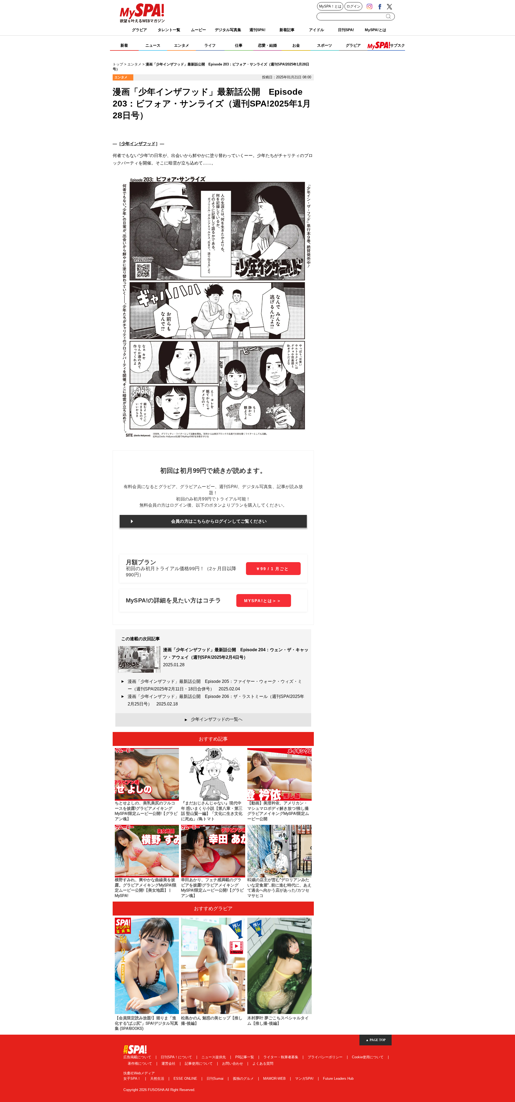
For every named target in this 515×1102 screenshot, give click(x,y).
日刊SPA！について (177, 1057)
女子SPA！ (132, 1079)
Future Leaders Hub (338, 1079)
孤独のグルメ (244, 1079)
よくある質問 (262, 1063)
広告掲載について (137, 1057)
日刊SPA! (346, 30)
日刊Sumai (216, 1079)
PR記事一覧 (245, 1057)
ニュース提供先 (214, 1057)
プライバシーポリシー (326, 1057)
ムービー (198, 30)
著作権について (140, 1063)
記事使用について (199, 1063)
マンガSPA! (305, 1079)
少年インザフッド (138, 143)
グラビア (139, 30)
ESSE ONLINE (186, 1079)
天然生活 (157, 1079)
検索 (389, 16)
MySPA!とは (375, 30)
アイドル (316, 30)
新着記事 (287, 30)
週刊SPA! (257, 30)
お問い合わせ (233, 1063)
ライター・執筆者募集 (281, 1057)
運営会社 (168, 1063)
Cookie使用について (368, 1057)
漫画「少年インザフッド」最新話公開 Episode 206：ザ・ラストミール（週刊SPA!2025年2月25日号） (216, 700)
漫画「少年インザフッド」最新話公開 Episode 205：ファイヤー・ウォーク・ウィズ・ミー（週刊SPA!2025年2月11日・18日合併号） (215, 685)
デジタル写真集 (228, 30)
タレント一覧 (169, 30)
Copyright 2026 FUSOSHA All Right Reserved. (159, 1090)
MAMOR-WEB (275, 1079)
